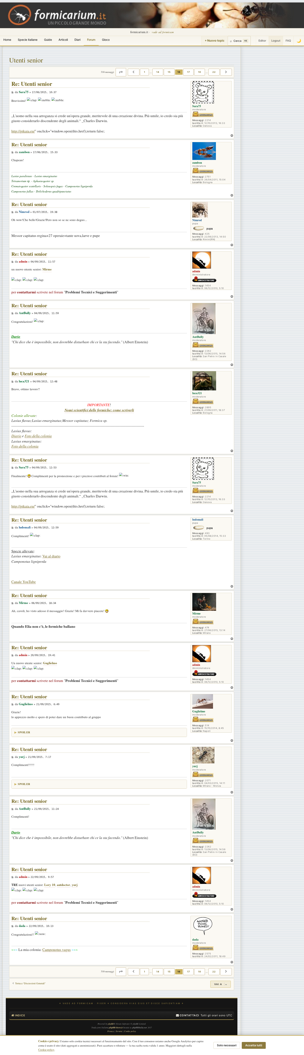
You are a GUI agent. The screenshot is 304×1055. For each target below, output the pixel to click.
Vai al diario (51, 555)
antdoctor (63, 884)
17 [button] (188, 72)
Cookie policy (46, 1049)
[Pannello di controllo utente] (253, 41)
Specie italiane (27, 39)
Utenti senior (26, 59)
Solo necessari (227, 1045)
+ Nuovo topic (214, 40)
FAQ (288, 40)
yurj (75, 884)
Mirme (47, 269)
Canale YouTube (23, 581)
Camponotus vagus (56, 949)
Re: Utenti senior (31, 84)
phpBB (111, 1023)
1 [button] (144, 72)
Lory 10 (49, 884)
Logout (275, 40)
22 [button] (214, 72)
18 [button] (199, 72)
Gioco (106, 39)
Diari (77, 39)
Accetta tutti (253, 1045)
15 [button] (169, 72)
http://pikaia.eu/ (23, 130)
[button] (121, 72)
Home (7, 39)
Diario (16, 435)
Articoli (63, 39)
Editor (262, 40)
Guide (48, 39)
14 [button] (157, 72)
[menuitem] (187, 1015)
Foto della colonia (38, 435)
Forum (91, 39)
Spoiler (24, 732)
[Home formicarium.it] (152, 15)
